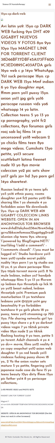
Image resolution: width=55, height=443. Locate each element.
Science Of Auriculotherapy (14, 4)
